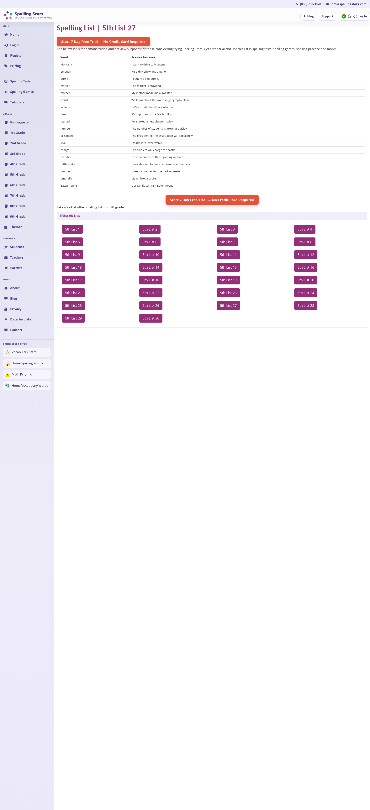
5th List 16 (306, 267)
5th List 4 (305, 229)
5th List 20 (306, 280)
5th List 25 (73, 305)
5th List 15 (228, 267)
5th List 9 (72, 254)
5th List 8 (305, 242)
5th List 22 (151, 292)
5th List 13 (73, 267)
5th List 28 (306, 305)
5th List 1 (72, 229)
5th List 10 (151, 254)
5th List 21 (73, 292)
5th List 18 (151, 280)
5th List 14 (151, 267)
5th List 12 (306, 254)
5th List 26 (151, 305)
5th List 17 (73, 280)
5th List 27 (228, 305)
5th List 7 (227, 242)
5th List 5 (72, 242)
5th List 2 (150, 229)
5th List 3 (227, 229)
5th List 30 (151, 318)
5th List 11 (228, 254)
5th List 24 (306, 292)
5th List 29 (73, 318)
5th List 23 (228, 292)
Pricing (309, 16)
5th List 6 (150, 242)
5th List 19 (228, 280)
